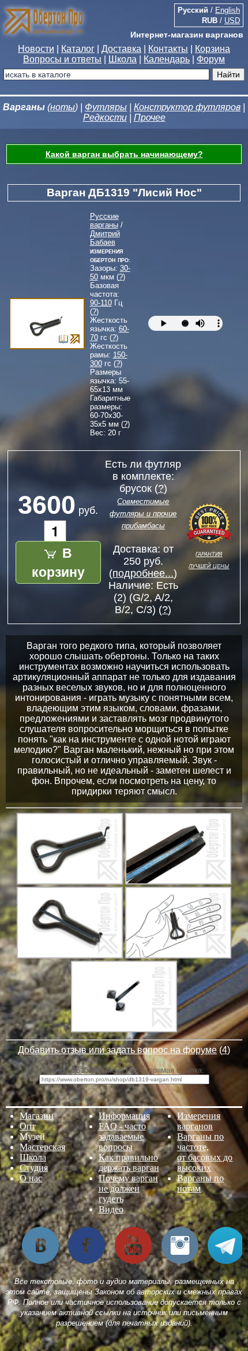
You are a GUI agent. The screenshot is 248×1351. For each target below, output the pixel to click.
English (227, 10)
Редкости (105, 117)
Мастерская (42, 1147)
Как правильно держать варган (129, 1162)
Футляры (106, 107)
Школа (122, 59)
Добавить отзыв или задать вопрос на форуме (117, 1050)
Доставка (121, 49)
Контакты (168, 49)
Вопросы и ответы (62, 59)
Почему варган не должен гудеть (128, 1188)
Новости (36, 49)
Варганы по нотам (200, 1183)
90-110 (101, 302)
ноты (62, 107)
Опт (28, 1126)
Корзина (212, 49)
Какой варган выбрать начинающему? (124, 154)
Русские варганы (104, 220)
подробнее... (143, 573)
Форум (211, 59)
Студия (34, 1168)
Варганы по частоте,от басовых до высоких (204, 1152)
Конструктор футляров (187, 107)
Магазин (37, 1116)
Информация (124, 1116)
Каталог (78, 49)
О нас (31, 1178)
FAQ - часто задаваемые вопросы (122, 1136)
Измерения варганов (198, 1121)
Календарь (167, 59)
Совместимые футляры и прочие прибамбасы (143, 513)
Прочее (150, 117)
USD (232, 20)
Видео (111, 1209)
